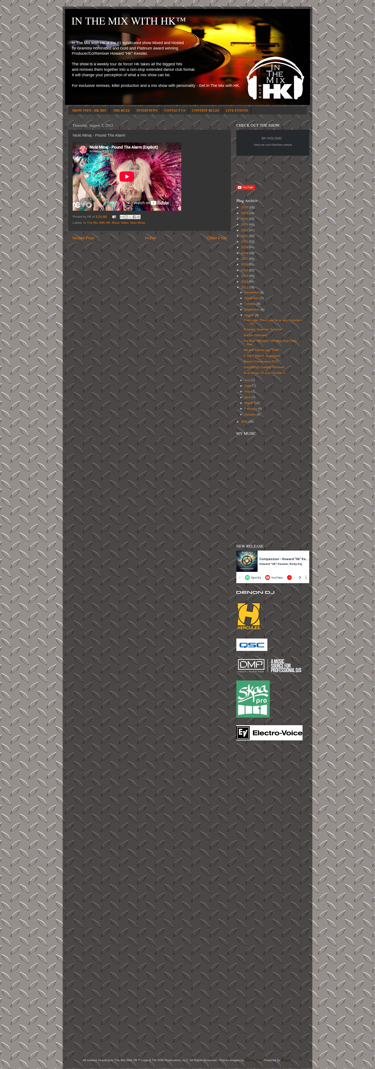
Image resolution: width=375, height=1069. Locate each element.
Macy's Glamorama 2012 (261, 361)
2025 (245, 213)
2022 (245, 230)
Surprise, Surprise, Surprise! (263, 329)
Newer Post (83, 238)
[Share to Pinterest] (138, 217)
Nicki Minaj (137, 222)
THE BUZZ (121, 110)
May (248, 391)
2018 (245, 253)
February (251, 408)
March (249, 403)
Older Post (217, 238)
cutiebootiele (253, 1060)
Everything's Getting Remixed (264, 367)
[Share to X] (130, 217)
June (248, 385)
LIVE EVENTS (237, 110)
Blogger (286, 1060)
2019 (245, 247)
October (251, 303)
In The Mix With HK (97, 222)
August (250, 315)
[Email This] (122, 217)
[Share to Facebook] (134, 217)
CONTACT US (174, 110)
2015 (245, 270)
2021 (245, 236)
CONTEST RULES (205, 110)
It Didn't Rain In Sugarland (262, 355)
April (248, 397)
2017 (245, 258)
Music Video (120, 222)
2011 (244, 421)
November (252, 298)
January (251, 414)
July (248, 380)
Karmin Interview (255, 335)
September (253, 309)
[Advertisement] (253, 813)
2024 (245, 218)
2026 (245, 207)
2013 (245, 281)
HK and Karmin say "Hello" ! (263, 350)
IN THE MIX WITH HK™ (128, 20)
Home (150, 238)
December (252, 292)
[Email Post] (114, 216)
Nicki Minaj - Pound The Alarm (264, 373)
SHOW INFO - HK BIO (89, 110)
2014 (245, 276)
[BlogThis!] (126, 217)
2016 (245, 264)
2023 (245, 224)
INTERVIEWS (147, 110)
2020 (245, 241)
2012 (245, 287)
